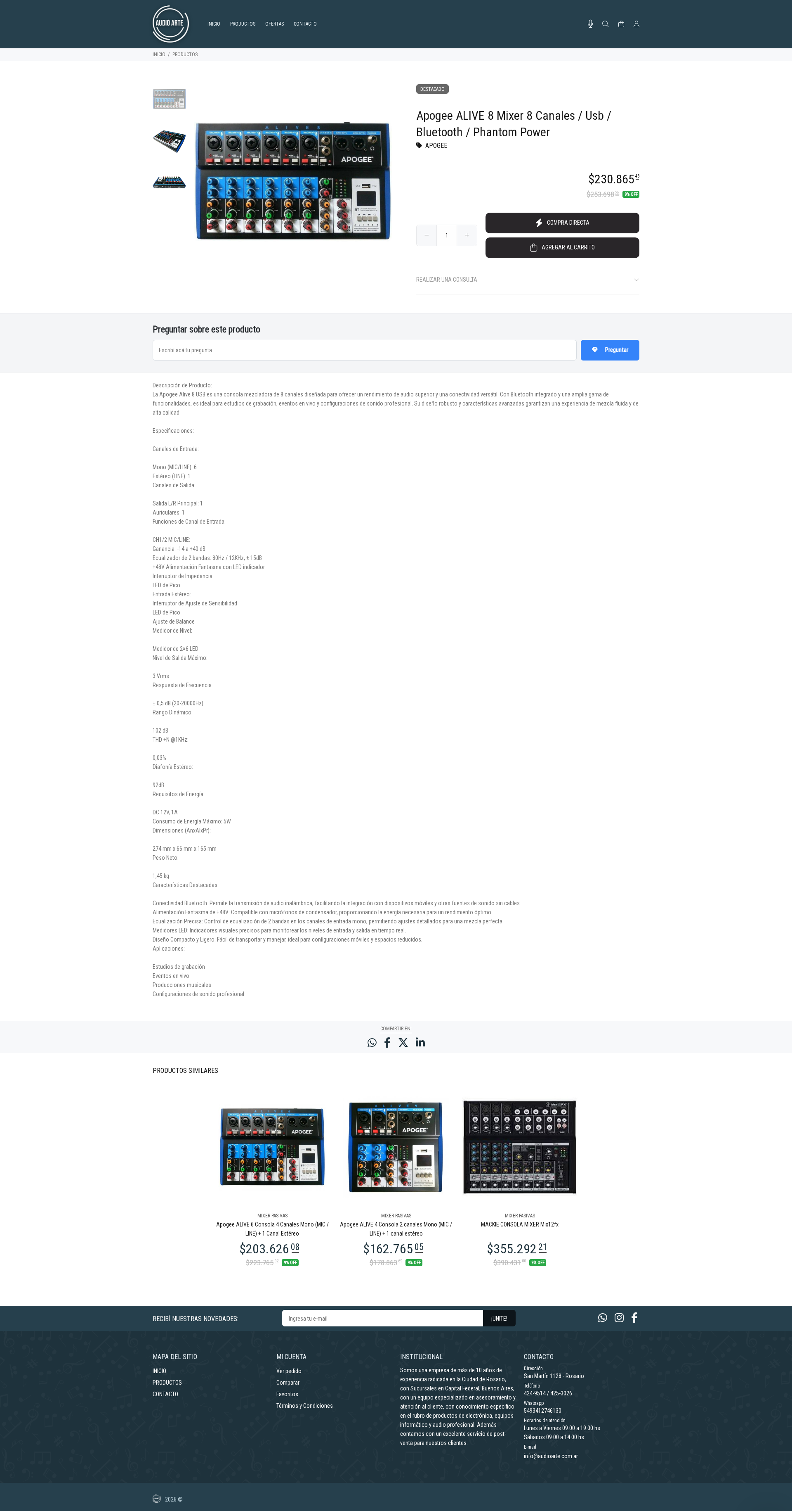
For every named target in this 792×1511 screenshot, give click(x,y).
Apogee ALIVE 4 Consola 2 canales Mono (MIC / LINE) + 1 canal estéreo (396, 1229)
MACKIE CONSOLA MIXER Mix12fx (520, 1224)
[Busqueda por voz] (590, 24)
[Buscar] (605, 24)
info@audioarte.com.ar (551, 1456)
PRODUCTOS (185, 54)
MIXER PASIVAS (272, 1216)
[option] (169, 103)
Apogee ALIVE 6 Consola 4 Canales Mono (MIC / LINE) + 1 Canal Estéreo (272, 1229)
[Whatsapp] (602, 1318)
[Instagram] (619, 1318)
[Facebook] (634, 1318)
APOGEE (436, 145)
